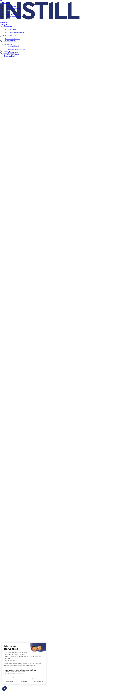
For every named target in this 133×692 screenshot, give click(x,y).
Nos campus (8, 26)
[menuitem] (3, 22)
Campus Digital (12, 29)
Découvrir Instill (10, 41)
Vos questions (11, 6)
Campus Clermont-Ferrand (15, 32)
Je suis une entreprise (14, 8)
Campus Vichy (11, 35)
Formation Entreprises (12, 39)
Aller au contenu (5, 1)
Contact (8, 10)
